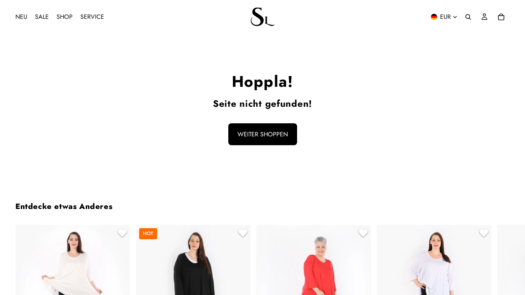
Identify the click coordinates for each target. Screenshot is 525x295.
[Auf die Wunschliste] (121, 234)
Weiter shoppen (263, 134)
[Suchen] (468, 16)
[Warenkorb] (501, 16)
